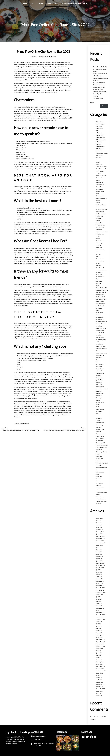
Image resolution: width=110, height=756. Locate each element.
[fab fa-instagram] (96, 736)
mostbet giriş (99, 326)
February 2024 (100, 581)
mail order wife (100, 306)
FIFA (97, 252)
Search (92, 102)
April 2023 (99, 603)
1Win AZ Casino (100, 124)
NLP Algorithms (100, 364)
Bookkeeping (99, 196)
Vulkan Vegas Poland (101, 447)
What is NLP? (99, 458)
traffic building (100, 436)
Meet (97, 310)
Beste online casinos (102, 178)
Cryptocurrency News (102, 232)
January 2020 (99, 686)
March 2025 (99, 556)
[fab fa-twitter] (87, 736)
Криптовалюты (100, 472)
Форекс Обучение (100, 499)
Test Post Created (98, 98)
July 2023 (98, 597)
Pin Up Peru (99, 395)
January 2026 (99, 534)
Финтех (98, 494)
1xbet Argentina (100, 135)
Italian (98, 279)
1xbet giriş (98, 144)
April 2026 (99, 527)
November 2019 (100, 689)
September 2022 (100, 619)
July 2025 (98, 547)
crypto (98, 220)
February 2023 (100, 608)
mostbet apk (99, 317)
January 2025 (99, 561)
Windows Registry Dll (102, 463)
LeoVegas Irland (100, 297)
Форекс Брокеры (100, 497)
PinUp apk (99, 398)
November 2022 (100, 615)
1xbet (97, 131)
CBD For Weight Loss (101, 209)
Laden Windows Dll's (101, 288)
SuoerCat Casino (100, 434)
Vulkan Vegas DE (100, 443)
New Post (98, 357)
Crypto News (99, 223)
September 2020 (101, 671)
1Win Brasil (99, 126)
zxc (97, 470)
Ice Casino (99, 265)
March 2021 (99, 659)
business (98, 200)
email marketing (100, 250)
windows (98, 461)
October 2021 (100, 644)
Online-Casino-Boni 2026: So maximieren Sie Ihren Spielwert (100, 69)
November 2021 (100, 641)
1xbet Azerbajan (100, 137)
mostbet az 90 (100, 319)
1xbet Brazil (99, 142)
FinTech (98, 254)
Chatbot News (100, 211)
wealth (98, 454)
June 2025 (99, 549)
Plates (98, 400)
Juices (97, 285)
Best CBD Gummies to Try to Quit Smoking (101, 171)
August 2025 (99, 545)
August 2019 (99, 691)
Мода (97, 474)
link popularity (100, 301)
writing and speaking (101, 467)
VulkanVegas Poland (101, 452)
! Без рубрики (99, 122)
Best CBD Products (101, 175)
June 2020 (99, 675)
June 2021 (98, 653)
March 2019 (99, 695)
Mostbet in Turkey (101, 328)
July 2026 (98, 520)
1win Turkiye (99, 128)
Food (97, 256)
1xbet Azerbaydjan (101, 140)
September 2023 (100, 592)
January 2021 (99, 664)
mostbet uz (99, 344)
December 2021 (100, 639)
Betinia (98, 180)
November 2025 (100, 538)
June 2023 (99, 599)
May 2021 (98, 655)
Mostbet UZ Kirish (101, 346)
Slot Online (99, 418)
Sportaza (98, 431)
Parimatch (99, 382)
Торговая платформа (101, 492)
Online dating (99, 378)
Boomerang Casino (101, 198)
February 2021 (99, 662)
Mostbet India (100, 330)
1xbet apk (98, 133)
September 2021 (100, 646)
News (97, 360)
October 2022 (100, 617)
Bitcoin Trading (100, 191)
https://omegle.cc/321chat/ (54, 408)
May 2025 (99, 552)
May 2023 (98, 601)
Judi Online (99, 281)
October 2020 (100, 668)
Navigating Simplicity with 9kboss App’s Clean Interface (99, 94)
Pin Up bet (99, 391)
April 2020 (99, 680)
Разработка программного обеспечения (100, 488)
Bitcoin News (99, 187)
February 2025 (100, 558)
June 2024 (99, 572)
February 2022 (100, 635)
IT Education (99, 272)
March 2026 (99, 529)
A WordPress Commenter (97, 717)
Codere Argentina (101, 214)
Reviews (98, 407)
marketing (99, 308)
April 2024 (99, 576)
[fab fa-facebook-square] (83, 736)
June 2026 (99, 522)
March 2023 (99, 606)
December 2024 (100, 563)
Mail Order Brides (100, 303)
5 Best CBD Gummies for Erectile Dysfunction (102, 153)
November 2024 (100, 565)
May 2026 (99, 525)
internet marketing (101, 270)
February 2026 (100, 531)
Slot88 (98, 420)
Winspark (98, 465)
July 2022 (98, 624)
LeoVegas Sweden (101, 299)
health (98, 263)
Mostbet (98, 315)
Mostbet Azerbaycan (101, 324)
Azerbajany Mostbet (101, 166)
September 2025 (101, 543)
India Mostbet (100, 268)
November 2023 (100, 588)
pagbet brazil (99, 380)
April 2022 (99, 630)
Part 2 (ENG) (99, 384)
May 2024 (99, 574)
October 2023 (100, 590)
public (98, 404)
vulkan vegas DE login (102, 445)
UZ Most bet (99, 440)
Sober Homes (100, 422)
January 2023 (99, 610)
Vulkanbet (99, 449)
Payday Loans (100, 386)
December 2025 (100, 536)
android (98, 162)
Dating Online (100, 241)
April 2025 (99, 554)
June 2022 (99, 626)
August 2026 (99, 518)
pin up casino (99, 393)
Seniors (98, 413)
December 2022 (100, 612)
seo (97, 416)
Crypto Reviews (100, 225)
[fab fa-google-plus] (92, 736)
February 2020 (100, 684)
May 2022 (98, 628)
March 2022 (99, 633)
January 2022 (99, 637)
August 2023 (99, 594)
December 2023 (100, 585)
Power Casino (100, 402)
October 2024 (100, 567)
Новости (98, 479)
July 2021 (98, 650)
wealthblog (99, 456)
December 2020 (100, 666)
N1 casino (98, 351)
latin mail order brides (102, 290)
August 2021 (99, 648)
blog (97, 193)
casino (98, 202)
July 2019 (98, 693)
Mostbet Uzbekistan (101, 348)
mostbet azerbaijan (101, 321)
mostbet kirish (100, 333)
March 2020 (99, 682)
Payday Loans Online (102, 389)
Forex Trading (99, 261)
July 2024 (98, 570)
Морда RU (99, 476)
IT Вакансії (99, 274)
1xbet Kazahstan (100, 146)
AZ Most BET (99, 164)
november (99, 366)
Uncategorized (24, 423)
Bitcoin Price (99, 189)
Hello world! (93, 719)
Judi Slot (98, 283)
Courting (98, 218)
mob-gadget (99, 312)
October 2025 (100, 540)
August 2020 (99, 673)
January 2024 (99, 583)
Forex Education (100, 259)
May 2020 (99, 677)
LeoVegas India (100, 294)
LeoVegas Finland (101, 292)
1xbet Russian (99, 149)
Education (99, 247)
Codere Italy (99, 216)
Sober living (99, 425)
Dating (98, 238)
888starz (98, 157)
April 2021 (98, 657)
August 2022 (99, 621)
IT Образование (100, 276)
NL (97, 362)
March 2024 (99, 579)
